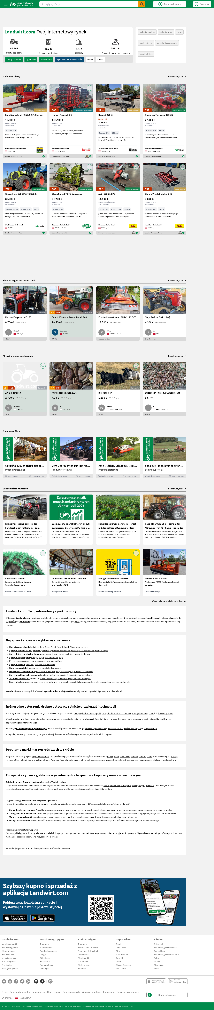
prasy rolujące (101, 650)
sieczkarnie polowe (83, 674)
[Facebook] (16, 981)
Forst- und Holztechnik (88, 950)
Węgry (142, 785)
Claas (72, 647)
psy (58, 719)
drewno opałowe (165, 713)
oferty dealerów (14, 59)
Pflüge (43, 954)
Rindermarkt (83, 954)
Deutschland (159, 950)
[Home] (21, 4)
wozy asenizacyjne (64, 671)
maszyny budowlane (83, 713)
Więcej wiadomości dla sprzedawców (169, 601)
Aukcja (100, 59)
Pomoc (9, 997)
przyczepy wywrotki (29, 660)
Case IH (142, 756)
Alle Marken (7, 964)
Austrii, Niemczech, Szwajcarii (117, 785)
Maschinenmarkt (9, 944)
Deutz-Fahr (121, 968)
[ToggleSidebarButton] (6, 4)
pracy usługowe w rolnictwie (140, 719)
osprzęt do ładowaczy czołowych (53, 681)
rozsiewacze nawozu (45, 671)
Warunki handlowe (91, 992)
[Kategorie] (36, 981)
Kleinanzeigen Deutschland (166, 954)
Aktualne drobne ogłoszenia (18, 356)
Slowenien (158, 964)
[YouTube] (4, 981)
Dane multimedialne (20, 992)
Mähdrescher (46, 947)
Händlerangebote (10, 947)
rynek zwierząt (145, 42)
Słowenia (150, 785)
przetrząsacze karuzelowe (82, 650)
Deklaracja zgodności (128, 992)
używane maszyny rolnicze (110, 617)
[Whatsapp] (28, 981)
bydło (42, 719)
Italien (157, 961)
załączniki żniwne (65, 674)
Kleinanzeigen (8, 950)
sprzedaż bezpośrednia (167, 42)
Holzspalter (45, 961)
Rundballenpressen (48, 950)
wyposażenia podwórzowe (94, 728)
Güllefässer (45, 957)
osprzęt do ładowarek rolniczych (84, 681)
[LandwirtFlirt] (50, 981)
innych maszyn (150, 728)
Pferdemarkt (83, 957)
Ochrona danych (71, 992)
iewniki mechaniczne (45, 664)
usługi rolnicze (146, 54)
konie (48, 719)
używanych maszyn (40, 756)
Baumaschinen (46, 964)
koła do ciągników (37, 667)
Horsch (87, 759)
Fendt (53, 647)
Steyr (110, 756)
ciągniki (97, 713)
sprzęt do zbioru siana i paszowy (116, 713)
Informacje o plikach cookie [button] (46, 992)
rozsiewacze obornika (83, 671)
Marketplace (46, 59)
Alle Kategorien (9, 961)
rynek (77, 621)
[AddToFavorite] (43, 88)
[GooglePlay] (42, 918)
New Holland (63, 647)
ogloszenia (31, 59)
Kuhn (40, 759)
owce (54, 719)
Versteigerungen (9, 957)
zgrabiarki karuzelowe (60, 650)
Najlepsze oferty (11, 76)
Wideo (90, 59)
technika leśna (166, 32)
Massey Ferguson (123, 964)
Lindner (134, 756)
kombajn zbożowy (48, 674)
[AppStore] (15, 918)
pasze (179, 32)
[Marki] (42, 981)
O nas (4, 992)
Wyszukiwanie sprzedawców (69, 59)
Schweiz (157, 957)
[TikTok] (22, 981)
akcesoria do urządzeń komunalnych (124, 728)
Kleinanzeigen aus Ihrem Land (19, 280)
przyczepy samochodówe (50, 660)
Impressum (109, 992)
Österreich (158, 944)
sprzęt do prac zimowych (79, 678)
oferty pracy (108, 719)
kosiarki (45, 650)
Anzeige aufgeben (10, 968)
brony (33, 657)
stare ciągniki (82, 647)
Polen (156, 968)
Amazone (75, 759)
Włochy (135, 785)
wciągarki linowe (50, 653)
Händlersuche (8, 954)
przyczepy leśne (66, 653)
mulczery (30, 664)
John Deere (45, 647)
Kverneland (65, 759)
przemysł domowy (140, 713)
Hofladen (82, 968)
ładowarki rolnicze (48, 678)
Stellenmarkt (84, 964)
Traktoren (44, 944)
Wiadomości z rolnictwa (15, 488)
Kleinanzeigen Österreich (165, 947)
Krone (46, 759)
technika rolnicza (147, 32)
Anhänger (44, 968)
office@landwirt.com (60, 848)
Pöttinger (55, 759)
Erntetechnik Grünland (88, 947)
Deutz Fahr (32, 759)
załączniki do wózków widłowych (115, 681)
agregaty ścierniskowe (47, 657)
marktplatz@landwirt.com (124, 1006)
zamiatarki (62, 678)
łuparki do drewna (82, 653)
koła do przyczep (53, 667)
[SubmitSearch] (141, 4)
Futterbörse (83, 961)
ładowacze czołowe (29, 681)
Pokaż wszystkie (175, 76)
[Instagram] (10, 981)
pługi (61, 657)
